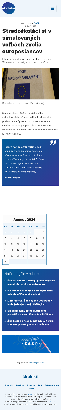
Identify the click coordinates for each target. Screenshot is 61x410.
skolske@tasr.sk (36, 363)
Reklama (31, 385)
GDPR (31, 388)
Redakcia (20, 385)
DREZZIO (51, 402)
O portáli (9, 385)
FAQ (40, 385)
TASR (29, 394)
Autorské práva (52, 385)
